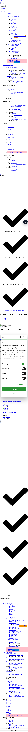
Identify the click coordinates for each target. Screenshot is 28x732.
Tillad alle (14, 389)
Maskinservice (11, 103)
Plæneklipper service (16, 106)
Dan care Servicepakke (16, 117)
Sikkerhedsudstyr (15, 58)
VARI (9, 142)
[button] (1, 2)
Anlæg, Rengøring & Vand (14, 16)
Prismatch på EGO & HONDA (14, 61)
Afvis (14, 393)
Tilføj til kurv (14, 730)
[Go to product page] (15, 408)
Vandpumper (14, 29)
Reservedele (11, 89)
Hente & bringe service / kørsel (18, 119)
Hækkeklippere (14, 47)
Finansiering (14, 163)
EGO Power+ (11, 132)
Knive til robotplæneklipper (17, 81)
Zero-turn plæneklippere (16, 43)
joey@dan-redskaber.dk (6, 438)
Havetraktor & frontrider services (19, 105)
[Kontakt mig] (25, 222)
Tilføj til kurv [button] (6, 405)
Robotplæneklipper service (17, 77)
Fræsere (12, 20)
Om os (12, 159)
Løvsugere (13, 24)
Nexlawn (10, 144)
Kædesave (13, 48)
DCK (9, 129)
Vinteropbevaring (15, 78)
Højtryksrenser (14, 22)
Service (9, 76)
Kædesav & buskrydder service (18, 110)
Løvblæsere (13, 23)
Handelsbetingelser (15, 166)
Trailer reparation (18, 115)
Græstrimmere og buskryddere (18, 31)
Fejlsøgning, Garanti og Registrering (16, 169)
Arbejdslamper (14, 52)
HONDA (10, 134)
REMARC (11, 137)
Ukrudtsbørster (14, 27)
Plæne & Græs (11, 30)
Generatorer (13, 19)
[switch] (24, 368)
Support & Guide (15, 83)
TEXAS (10, 139)
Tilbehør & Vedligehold (13, 51)
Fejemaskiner (14, 18)
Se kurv (2, 598)
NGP (9, 147)
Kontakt (13, 160)
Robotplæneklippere (16, 40)
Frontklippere (14, 33)
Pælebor (13, 26)
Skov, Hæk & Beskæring (13, 44)
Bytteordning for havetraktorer (19, 625)
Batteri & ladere (14, 54)
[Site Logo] (4, 1)
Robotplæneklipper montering (18, 73)
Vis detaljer (20, 384)
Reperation (13, 113)
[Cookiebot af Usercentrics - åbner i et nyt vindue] (19, 337)
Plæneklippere (14, 38)
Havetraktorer (14, 34)
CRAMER (11, 127)
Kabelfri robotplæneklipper (17, 69)
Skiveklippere (14, 41)
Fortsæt (7, 598)
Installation (10, 71)
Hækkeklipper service (16, 109)
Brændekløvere (14, 45)
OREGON (11, 150)
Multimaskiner (14, 50)
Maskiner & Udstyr (8, 14)
